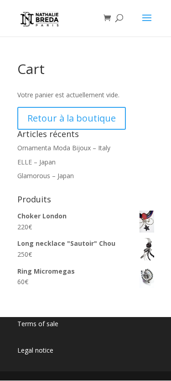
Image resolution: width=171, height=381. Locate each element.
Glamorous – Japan (45, 175)
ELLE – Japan (36, 162)
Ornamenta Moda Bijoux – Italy (63, 147)
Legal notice (35, 350)
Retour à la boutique (71, 118)
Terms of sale (37, 323)
